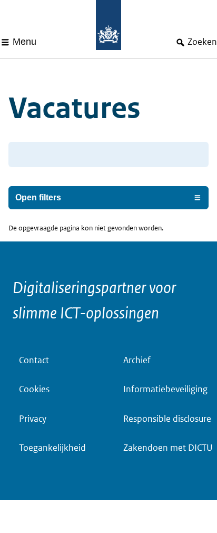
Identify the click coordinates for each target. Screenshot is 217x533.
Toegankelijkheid (52, 447)
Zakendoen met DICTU (168, 447)
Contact (34, 360)
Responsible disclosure (167, 418)
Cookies (34, 389)
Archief (137, 360)
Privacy (32, 418)
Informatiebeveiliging (165, 389)
